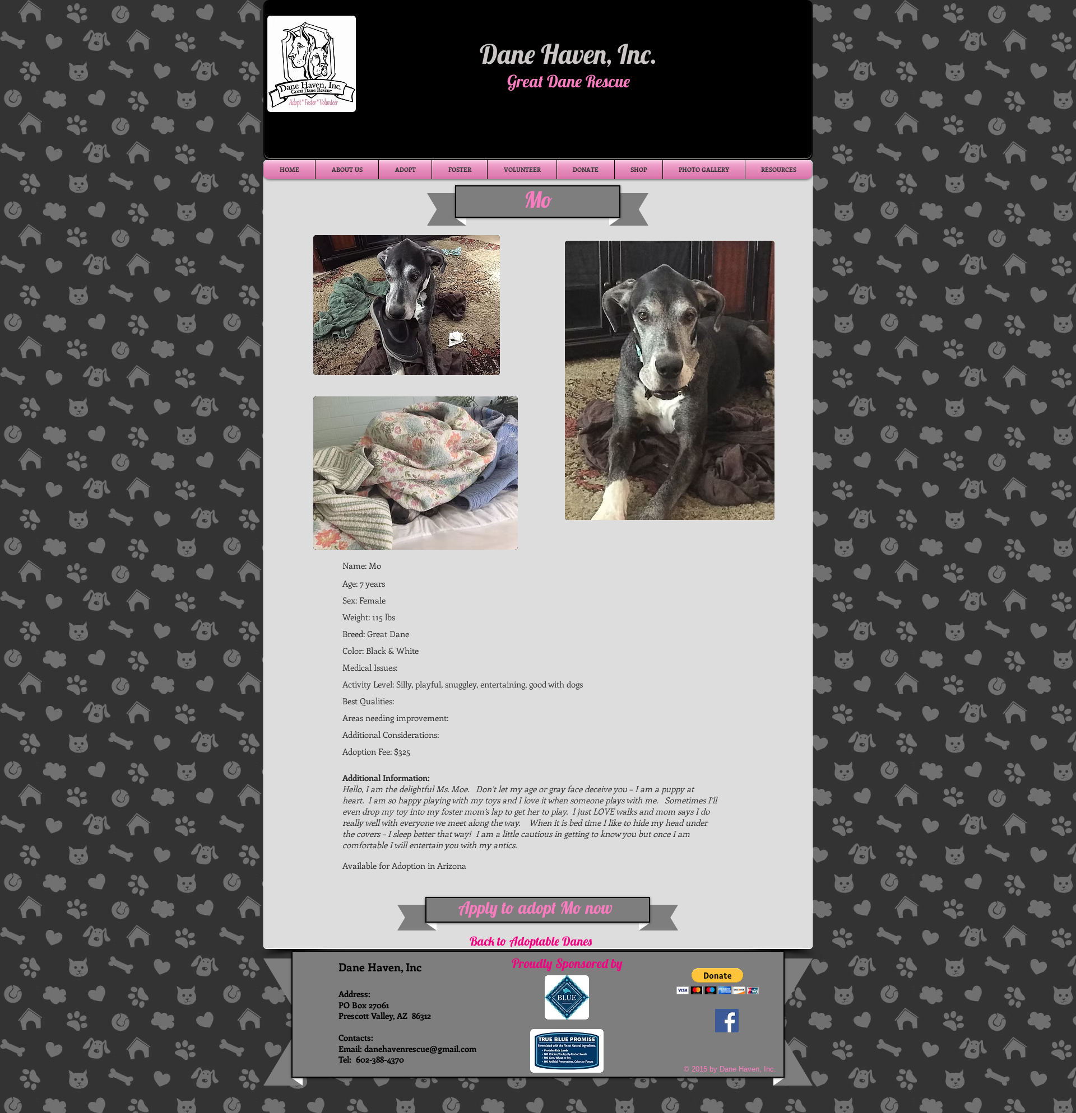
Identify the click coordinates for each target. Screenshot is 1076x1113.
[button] (717, 981)
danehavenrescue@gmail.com (420, 1048)
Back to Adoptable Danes (531, 941)
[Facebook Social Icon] (727, 1020)
